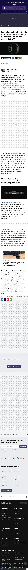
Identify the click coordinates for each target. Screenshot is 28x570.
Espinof (16, 523)
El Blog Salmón (18, 540)
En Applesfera (6, 260)
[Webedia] (6, 504)
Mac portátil (5, 474)
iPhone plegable (7, 25)
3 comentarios (7, 58)
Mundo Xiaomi (5, 519)
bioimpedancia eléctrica (10, 202)
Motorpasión (17, 530)
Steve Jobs (21, 25)
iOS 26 (16, 485)
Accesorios (10, 296)
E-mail (21, 58)
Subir (22, 503)
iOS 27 (14, 25)
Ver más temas (6, 490)
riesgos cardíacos (15, 239)
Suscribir (23, 446)
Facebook (13, 58)
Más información (5, 568)
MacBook (16, 482)
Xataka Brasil (5, 555)
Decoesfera (4, 543)
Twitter (16, 58)
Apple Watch (19, 296)
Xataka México (5, 553)
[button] (12, 69)
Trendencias (5, 540)
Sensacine (16, 521)
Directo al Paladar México (6, 560)
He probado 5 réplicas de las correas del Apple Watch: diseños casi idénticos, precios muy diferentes (13, 264)
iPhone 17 (4, 485)
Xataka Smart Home (6, 517)
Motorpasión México (19, 559)
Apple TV (4, 477)
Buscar (26, 496)
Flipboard (18, 58)
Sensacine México (18, 555)
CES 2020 (23, 159)
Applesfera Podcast (7, 471)
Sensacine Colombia (19, 557)
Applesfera (4, 515)
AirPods (16, 474)
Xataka (3, 511)
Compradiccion (5, 545)
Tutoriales (16, 471)
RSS (21, 458)
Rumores (4, 479)
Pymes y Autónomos (19, 543)
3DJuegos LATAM (18, 553)
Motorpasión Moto (18, 533)
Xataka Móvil (5, 513)
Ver (14, 366)
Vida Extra (16, 513)
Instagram (17, 458)
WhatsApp (4, 482)
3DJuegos (16, 511)
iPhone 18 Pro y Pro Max (19, 434)
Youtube (14, 458)
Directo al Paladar (6, 530)
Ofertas (16, 479)
